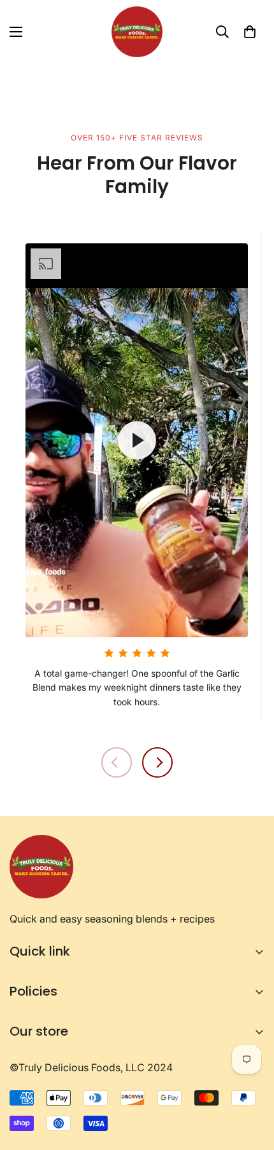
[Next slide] (157, 762)
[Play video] (137, 440)
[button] (249, 31)
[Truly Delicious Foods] (137, 32)
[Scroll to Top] (251, 1082)
